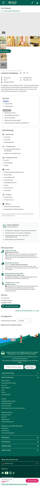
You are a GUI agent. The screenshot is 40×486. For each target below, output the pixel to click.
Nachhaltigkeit (5, 387)
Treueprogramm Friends (8, 383)
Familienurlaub (6, 446)
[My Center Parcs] (37, 2)
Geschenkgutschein (7, 421)
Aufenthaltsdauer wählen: (8, 320)
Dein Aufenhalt (5, 394)
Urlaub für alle (5, 450)
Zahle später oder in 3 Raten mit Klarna (13, 408)
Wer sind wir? (5, 380)
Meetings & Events (7, 412)
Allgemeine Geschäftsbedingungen (12, 426)
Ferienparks (5, 437)
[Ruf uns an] (32, 2)
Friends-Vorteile (6, 406)
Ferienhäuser (5, 442)
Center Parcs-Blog (7, 373)
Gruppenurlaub (6, 414)
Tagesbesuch (5, 419)
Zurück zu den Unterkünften (11, 11)
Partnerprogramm (6, 403)
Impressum (4, 428)
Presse (3, 392)
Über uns (4, 385)
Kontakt (3, 399)
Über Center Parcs (7, 377)
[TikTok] (14, 473)
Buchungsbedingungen (20, 360)
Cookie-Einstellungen (7, 433)
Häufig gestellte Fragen (8, 401)
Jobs (2, 390)
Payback (4, 417)
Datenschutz (5, 430)
